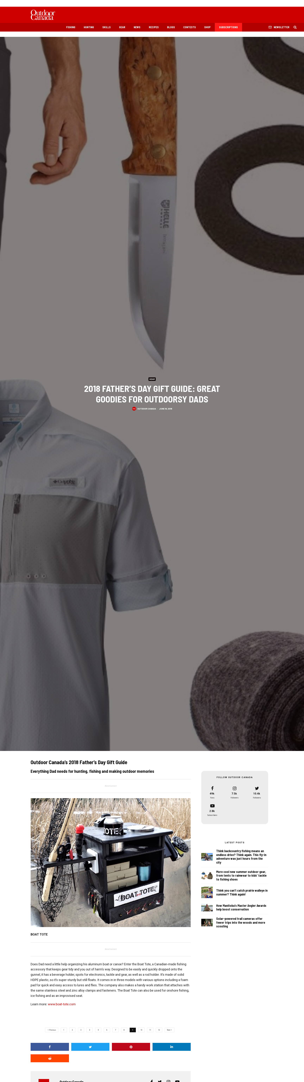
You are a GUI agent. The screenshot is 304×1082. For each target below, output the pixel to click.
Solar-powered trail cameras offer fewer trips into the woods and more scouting (240, 922)
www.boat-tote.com (62, 1004)
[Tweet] (90, 1047)
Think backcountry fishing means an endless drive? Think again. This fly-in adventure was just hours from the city (241, 856)
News (137, 27)
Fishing (70, 27)
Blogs (171, 27)
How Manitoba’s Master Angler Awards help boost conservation (241, 907)
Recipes (154, 27)
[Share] (50, 1047)
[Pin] (131, 1047)
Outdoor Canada (146, 408)
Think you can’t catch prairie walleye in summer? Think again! (242, 892)
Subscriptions (228, 27)
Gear (122, 27)
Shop (207, 27)
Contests (189, 27)
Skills (106, 27)
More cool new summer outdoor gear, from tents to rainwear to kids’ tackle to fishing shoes (241, 875)
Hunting (89, 27)
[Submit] (50, 1058)
